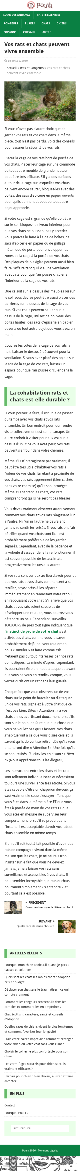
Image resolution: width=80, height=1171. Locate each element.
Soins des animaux (16, 14)
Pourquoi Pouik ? (16, 1113)
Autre (46, 32)
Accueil (12, 68)
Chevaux (29, 32)
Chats (46, 23)
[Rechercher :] (40, 1128)
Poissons (10, 32)
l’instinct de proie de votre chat (31, 631)
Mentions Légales (48, 1150)
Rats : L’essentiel (48, 14)
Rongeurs (11, 23)
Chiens (61, 23)
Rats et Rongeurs (32, 68)
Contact (9, 1105)
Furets (30, 23)
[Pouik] (40, 8)
